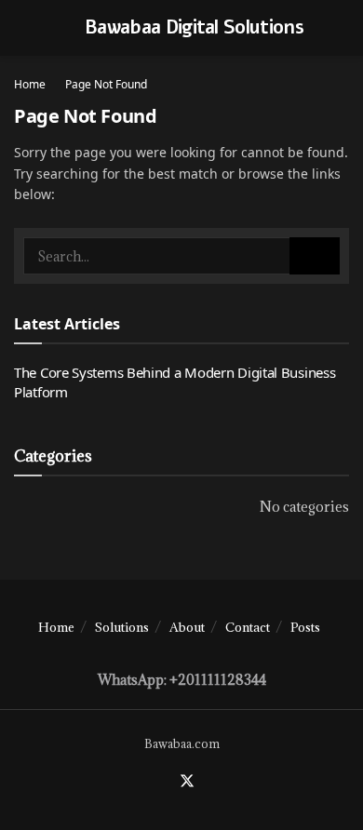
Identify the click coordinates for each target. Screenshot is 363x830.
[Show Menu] (22, 28)
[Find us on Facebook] (163, 782)
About (187, 627)
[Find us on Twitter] (187, 781)
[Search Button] (314, 255)
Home (30, 84)
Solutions (122, 627)
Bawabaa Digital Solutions (194, 28)
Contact (247, 627)
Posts (305, 627)
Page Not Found (106, 84)
